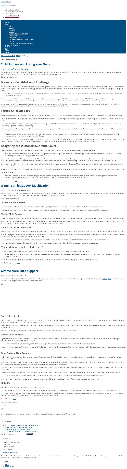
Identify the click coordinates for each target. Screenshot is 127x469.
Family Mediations (14, 37)
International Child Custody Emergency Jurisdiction (21, 431)
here (16, 181)
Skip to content (6, 2)
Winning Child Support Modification (25, 185)
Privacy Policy (9, 467)
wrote (3, 347)
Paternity (11, 41)
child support (28, 72)
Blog (6, 49)
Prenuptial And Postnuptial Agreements (21, 43)
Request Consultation (12, 45)
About (7, 24)
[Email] (1, 418)
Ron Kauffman (12, 69)
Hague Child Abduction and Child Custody (18, 429)
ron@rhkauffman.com (10, 453)
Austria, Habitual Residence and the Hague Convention (22, 425)
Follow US (4, 405)
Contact (7, 47)
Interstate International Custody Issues (21, 39)
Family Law (12, 30)
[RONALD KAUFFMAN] (8, 6)
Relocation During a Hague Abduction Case (18, 427)
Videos (7, 52)
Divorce (11, 28)
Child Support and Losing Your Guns (25, 64)
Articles (7, 51)
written (5, 115)
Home (7, 22)
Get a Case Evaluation (12, 17)
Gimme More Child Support (19, 271)
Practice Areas (9, 26)
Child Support (13, 36)
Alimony (11, 32)
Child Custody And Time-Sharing (19, 34)
